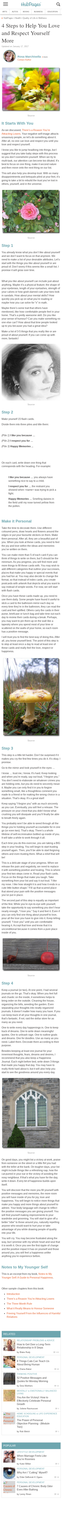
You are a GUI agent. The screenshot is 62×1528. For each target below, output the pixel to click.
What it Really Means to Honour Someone (30, 1308)
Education (53, 12)
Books (26, 12)
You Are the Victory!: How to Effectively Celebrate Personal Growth (34, 1400)
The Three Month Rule (19, 1303)
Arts (4, 12)
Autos (15, 12)
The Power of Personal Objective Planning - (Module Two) (33, 1423)
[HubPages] (31, 4)
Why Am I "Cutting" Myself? (32, 1472)
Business (38, 12)
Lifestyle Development (30, 1452)
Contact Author (24, 60)
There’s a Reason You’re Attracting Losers (30, 1298)
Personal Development (31, 1357)
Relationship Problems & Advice (36, 1340)
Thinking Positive (27, 1374)
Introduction (13, 1294)
